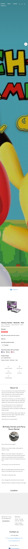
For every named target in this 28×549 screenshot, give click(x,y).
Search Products (8, 368)
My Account (19, 368)
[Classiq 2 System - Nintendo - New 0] (14, 306)
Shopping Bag (8, 377)
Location (15, 3)
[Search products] (26, 44)
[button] (5, 345)
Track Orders (8, 373)
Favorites (19, 373)
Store (2, 324)
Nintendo (7, 324)
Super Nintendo (15, 324)
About (9, 3)
